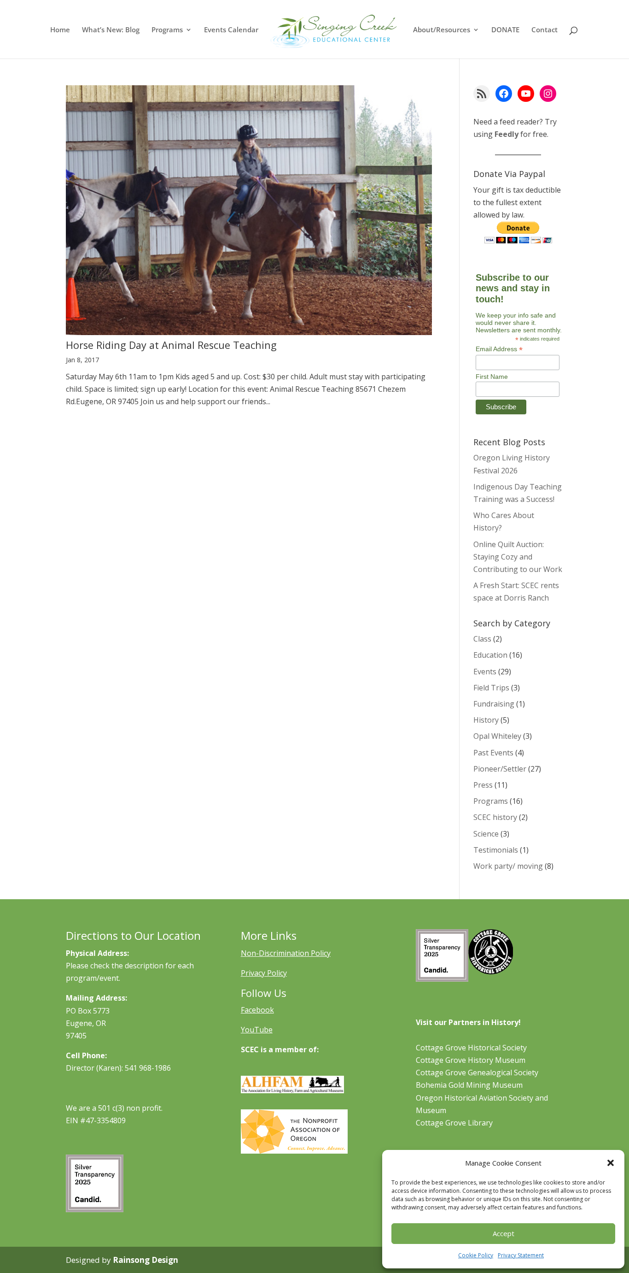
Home (60, 30)
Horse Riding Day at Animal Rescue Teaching (171, 345)
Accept (503, 1233)
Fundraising (493, 704)
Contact (544, 30)
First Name (492, 376)
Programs (167, 30)
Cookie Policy (475, 1255)
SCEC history (495, 817)
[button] (610, 1162)
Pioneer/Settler (499, 769)
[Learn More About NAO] (294, 1151)
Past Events (493, 753)
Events (484, 671)
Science (486, 834)
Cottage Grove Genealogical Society (477, 1072)
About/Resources (441, 30)
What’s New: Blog (111, 30)
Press (483, 785)
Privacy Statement (521, 1255)
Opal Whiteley (497, 736)
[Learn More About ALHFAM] (292, 1090)
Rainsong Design (145, 1260)
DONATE (505, 30)
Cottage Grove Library (454, 1123)
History (486, 720)
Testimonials (495, 850)
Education (490, 655)
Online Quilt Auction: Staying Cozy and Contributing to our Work (517, 556)
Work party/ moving (508, 866)
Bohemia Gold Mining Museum (469, 1085)
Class (482, 639)
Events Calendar (231, 30)
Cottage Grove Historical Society (471, 1048)
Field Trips (491, 688)
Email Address (499, 349)
